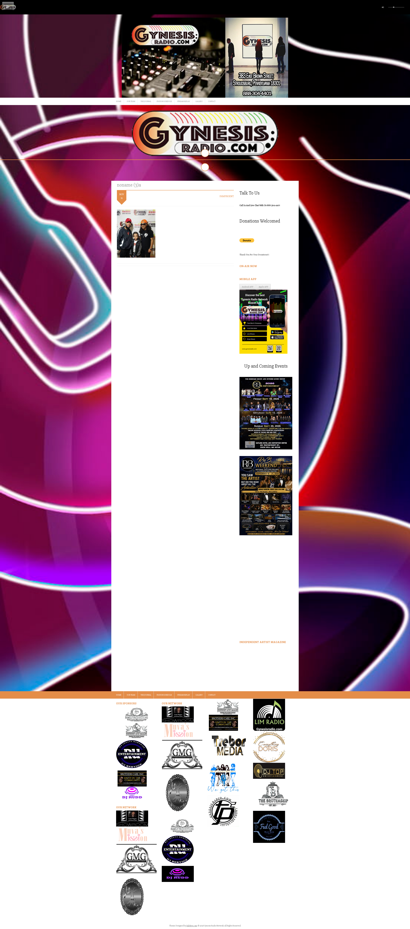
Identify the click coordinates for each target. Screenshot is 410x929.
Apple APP (263, 286)
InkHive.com (191, 926)
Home (118, 101)
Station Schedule (164, 101)
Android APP (247, 286)
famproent (227, 196)
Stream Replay (183, 101)
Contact (211, 101)
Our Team (131, 101)
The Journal (146, 101)
